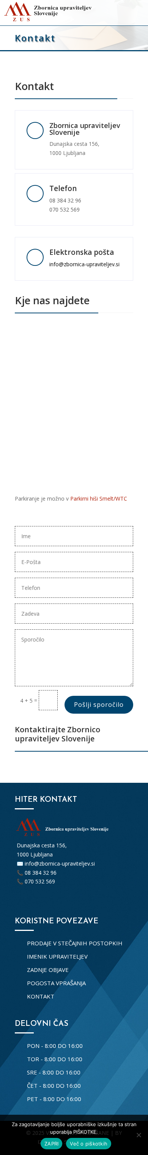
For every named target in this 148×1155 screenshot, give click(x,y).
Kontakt (40, 996)
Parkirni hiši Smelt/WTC (98, 498)
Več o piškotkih (88, 1144)
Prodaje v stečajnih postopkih (75, 943)
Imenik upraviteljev (57, 956)
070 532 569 (64, 209)
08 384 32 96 (65, 200)
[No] (138, 1135)
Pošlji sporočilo (99, 704)
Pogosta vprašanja (56, 983)
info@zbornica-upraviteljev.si (84, 264)
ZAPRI (51, 1144)
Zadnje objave (48, 969)
